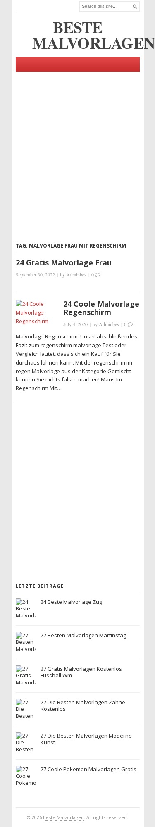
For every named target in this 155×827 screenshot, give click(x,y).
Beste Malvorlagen (63, 817)
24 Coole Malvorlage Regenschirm (101, 308)
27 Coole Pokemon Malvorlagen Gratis (88, 769)
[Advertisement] (77, 149)
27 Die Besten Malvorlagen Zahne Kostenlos (83, 705)
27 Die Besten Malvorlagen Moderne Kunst (86, 739)
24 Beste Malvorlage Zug (71, 601)
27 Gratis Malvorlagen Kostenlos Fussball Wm (81, 672)
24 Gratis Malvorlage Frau (64, 262)
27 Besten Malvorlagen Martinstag (83, 635)
